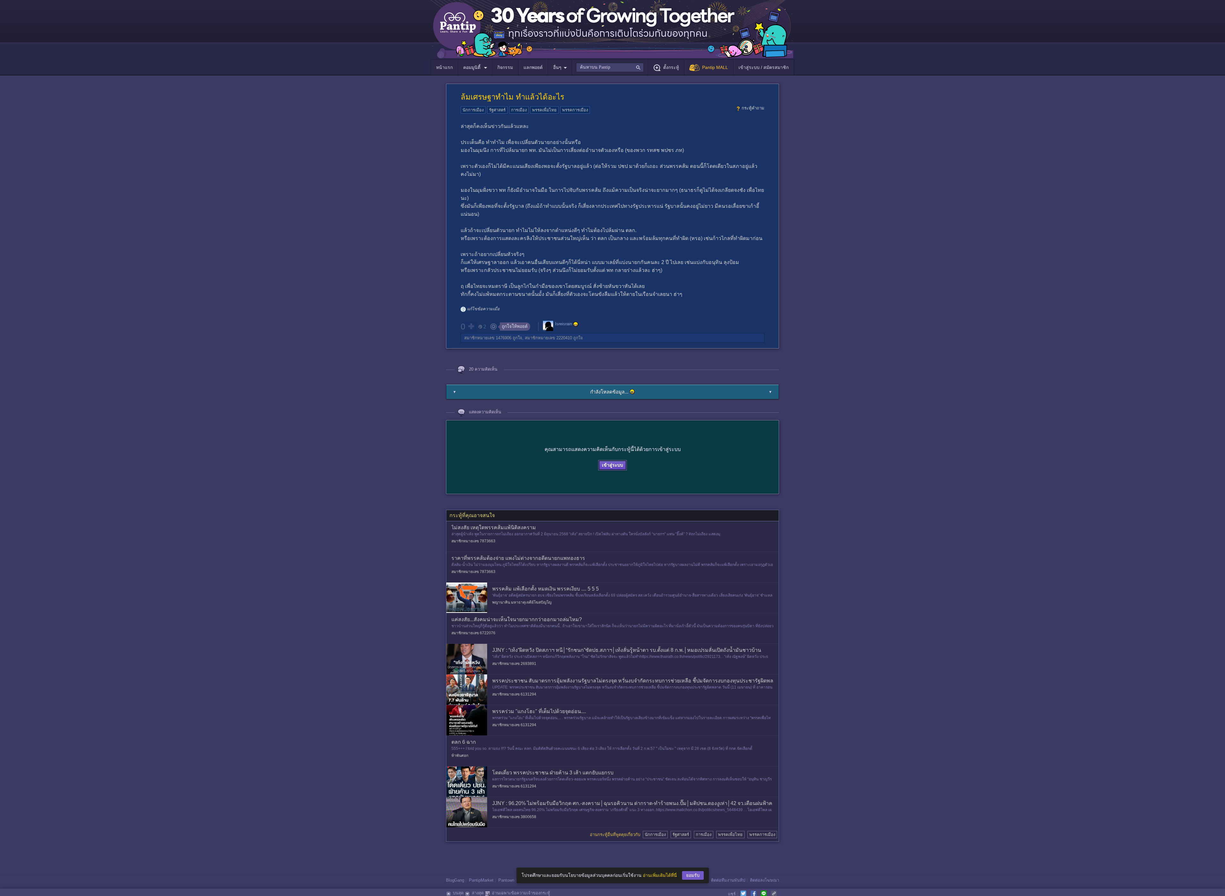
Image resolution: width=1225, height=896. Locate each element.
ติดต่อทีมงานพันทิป (728, 880)
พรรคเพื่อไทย (544, 110)
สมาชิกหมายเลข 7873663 (473, 541)
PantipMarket (481, 880)
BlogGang (455, 880)
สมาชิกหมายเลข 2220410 (548, 337)
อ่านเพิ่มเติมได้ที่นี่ (660, 875)
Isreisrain (563, 323)
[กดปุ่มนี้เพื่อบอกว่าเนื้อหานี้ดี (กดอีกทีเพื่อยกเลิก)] (470, 326)
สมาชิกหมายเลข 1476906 (487, 337)
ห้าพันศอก (459, 755)
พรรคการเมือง (575, 110)
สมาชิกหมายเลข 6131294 (514, 694)
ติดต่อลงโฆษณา (764, 880)
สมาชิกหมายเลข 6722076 (473, 633)
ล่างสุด (478, 893)
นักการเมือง (473, 110)
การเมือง (519, 110)
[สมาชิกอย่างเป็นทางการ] (575, 324)
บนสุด (458, 893)
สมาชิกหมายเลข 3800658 (514, 817)
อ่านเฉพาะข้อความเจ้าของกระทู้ (521, 893)
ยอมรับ (693, 875)
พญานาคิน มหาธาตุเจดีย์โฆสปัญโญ (522, 602)
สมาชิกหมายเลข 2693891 (514, 663)
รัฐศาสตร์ (497, 110)
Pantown (506, 880)
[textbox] (610, 67)
